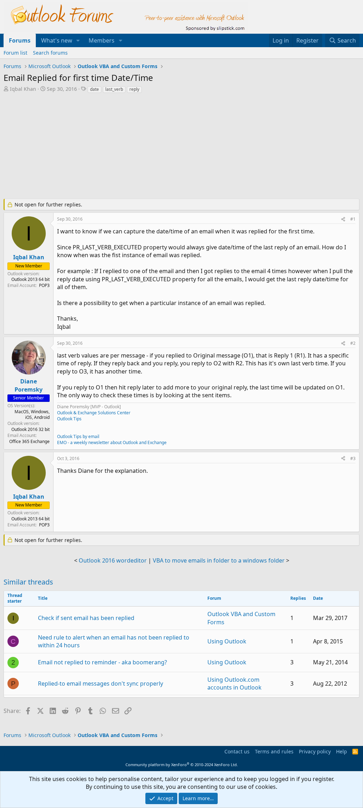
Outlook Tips (69, 419)
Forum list (15, 52)
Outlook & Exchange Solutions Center (93, 413)
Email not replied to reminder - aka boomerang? (102, 662)
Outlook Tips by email (78, 436)
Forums (19, 40)
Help (341, 751)
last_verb (114, 89)
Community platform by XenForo (181, 764)
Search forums (50, 52)
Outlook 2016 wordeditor (113, 560)
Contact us (237, 751)
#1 (353, 219)
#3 (353, 458)
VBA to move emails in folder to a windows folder (219, 560)
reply (134, 89)
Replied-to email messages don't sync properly (100, 683)
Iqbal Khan (23, 88)
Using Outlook (226, 641)
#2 (353, 343)
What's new (56, 40)
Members (102, 40)
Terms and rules (274, 751)
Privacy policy (315, 751)
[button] (78, 40)
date (94, 89)
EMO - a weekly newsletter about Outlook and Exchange (112, 442)
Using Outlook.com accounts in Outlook (234, 683)
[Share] (343, 219)
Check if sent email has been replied (86, 618)
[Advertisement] (175, 147)
